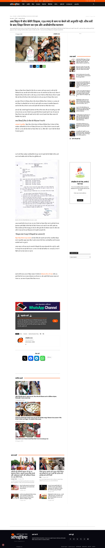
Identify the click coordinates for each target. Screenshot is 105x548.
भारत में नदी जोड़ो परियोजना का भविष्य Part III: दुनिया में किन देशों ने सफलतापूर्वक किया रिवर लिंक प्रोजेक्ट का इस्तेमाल (83, 109)
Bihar (21, 333)
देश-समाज (14, 16)
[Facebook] (86, 1)
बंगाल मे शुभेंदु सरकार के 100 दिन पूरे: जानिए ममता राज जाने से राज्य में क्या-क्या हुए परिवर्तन (27, 487)
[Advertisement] (45, 513)
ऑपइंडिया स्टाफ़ (56, 34)
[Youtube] (94, 1)
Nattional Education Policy (33, 333)
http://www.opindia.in (29, 340)
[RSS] (89, 1)
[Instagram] (88, 1)
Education (25, 333)
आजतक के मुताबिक (20, 124)
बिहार (40, 333)
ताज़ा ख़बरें (73, 56)
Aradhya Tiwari (14, 479)
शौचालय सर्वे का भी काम (47, 274)
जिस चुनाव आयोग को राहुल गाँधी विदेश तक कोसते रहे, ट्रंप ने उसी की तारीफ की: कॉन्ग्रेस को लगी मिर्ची (51, 473)
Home (11, 16)
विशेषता (40, 477)
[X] (91, 1)
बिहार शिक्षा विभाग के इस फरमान (23, 238)
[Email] (41, 66)
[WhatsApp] (92, 1)
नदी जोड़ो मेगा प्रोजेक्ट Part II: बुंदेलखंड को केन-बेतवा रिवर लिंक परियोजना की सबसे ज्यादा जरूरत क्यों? (82, 126)
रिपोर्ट (16, 18)
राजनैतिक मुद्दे (41, 469)
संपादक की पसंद (22, 18)
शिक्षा (43, 333)
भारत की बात (13, 469)
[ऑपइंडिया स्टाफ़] (20, 341)
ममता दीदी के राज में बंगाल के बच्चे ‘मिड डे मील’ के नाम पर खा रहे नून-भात (31, 439)
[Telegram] (37, 66)
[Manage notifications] (3, 545)
